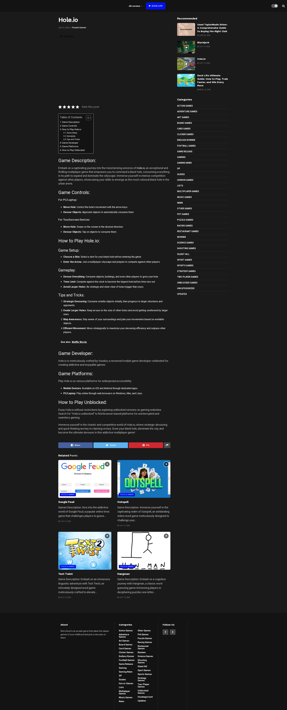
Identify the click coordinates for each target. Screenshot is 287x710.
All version (134, 6)
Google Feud (66, 501)
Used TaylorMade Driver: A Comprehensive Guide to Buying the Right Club (212, 28)
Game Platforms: (70, 146)
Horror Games (185, 180)
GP (178, 168)
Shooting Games (186, 248)
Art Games (183, 117)
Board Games (184, 123)
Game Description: (71, 122)
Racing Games (185, 225)
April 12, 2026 (204, 90)
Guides (181, 174)
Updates (182, 294)
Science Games (185, 242)
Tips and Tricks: (73, 139)
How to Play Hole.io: (72, 129)
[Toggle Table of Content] (87, 117)
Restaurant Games (188, 231)
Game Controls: (69, 126)
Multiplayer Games (188, 191)
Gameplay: (71, 136)
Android (108, 388)
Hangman (123, 573)
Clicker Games (185, 134)
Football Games (186, 146)
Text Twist (65, 573)
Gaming (181, 157)
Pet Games (183, 214)
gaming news (184, 163)
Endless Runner (186, 140)
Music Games (184, 197)
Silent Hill (183, 254)
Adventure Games (187, 111)
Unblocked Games (187, 282)
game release (184, 151)
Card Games (184, 128)
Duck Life (156, 6)
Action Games (185, 106)
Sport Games (184, 260)
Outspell (123, 501)
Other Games (184, 208)
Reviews (181, 237)
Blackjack (203, 42)
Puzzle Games (79, 27)
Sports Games (185, 265)
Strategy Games (186, 271)
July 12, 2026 (63, 27)
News (180, 203)
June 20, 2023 (204, 35)
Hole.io (141, 168)
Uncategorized (186, 288)
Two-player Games (187, 277)
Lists (180, 185)
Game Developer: (70, 143)
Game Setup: (72, 133)
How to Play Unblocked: (73, 150)
